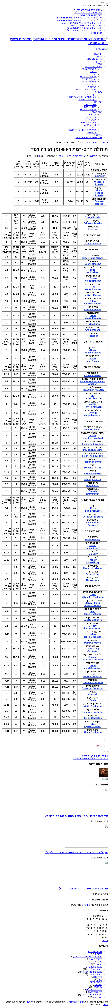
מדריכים (98, 977)
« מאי (105, 940)
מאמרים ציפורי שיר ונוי (86, 89)
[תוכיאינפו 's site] (106, 779)
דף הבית (98, 54)
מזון (95, 74)
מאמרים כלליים (89, 79)
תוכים (29, 1002)
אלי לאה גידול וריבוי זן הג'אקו (83, 130)
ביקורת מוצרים (90, 94)
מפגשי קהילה (90, 120)
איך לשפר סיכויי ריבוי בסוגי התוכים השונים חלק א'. (78, 20)
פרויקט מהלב (90, 125)
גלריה (99, 64)
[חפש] (107, 3)
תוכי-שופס (92, 132)
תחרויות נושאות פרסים (86, 122)
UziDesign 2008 (75, 1002)
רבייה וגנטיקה (90, 84)
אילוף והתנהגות (89, 69)
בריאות (93, 71)
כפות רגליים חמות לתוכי (91, 15)
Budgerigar (99, 176)
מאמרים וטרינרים (88, 76)
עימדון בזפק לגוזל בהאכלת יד (88, 10)
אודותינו (93, 114)
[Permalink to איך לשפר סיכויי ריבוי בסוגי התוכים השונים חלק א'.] (86, 847)
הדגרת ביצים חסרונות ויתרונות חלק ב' (84, 28)
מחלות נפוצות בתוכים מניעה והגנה (86, 25)
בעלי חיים (97, 961)
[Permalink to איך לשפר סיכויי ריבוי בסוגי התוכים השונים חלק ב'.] (86, 810)
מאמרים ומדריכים (93, 66)
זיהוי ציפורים (96, 33)
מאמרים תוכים (91, 142)
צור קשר (98, 135)
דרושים (93, 127)
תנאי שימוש (91, 117)
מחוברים (86, 905)
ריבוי (100, 751)
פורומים (98, 56)
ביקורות (98, 92)
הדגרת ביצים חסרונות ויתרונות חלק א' (84, 30)
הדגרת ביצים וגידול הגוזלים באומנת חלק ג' (82, 23)
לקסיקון (98, 61)
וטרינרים (98, 102)
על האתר (98, 987)
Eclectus (92, 229)
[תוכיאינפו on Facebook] (103, 779)
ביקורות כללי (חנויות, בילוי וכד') (82, 97)
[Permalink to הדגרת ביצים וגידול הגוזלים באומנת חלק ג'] (86, 883)
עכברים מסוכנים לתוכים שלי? (88, 12)
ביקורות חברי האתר (87, 99)
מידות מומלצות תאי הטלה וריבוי (90, 758)
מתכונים (98, 984)
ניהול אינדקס (90, 107)
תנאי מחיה (92, 87)
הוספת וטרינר (90, 104)
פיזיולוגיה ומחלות (89, 81)
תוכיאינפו (92, 156)
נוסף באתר (97, 112)
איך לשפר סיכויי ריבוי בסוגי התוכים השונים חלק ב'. (78, 17)
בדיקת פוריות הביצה (95, 756)
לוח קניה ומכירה (94, 59)
